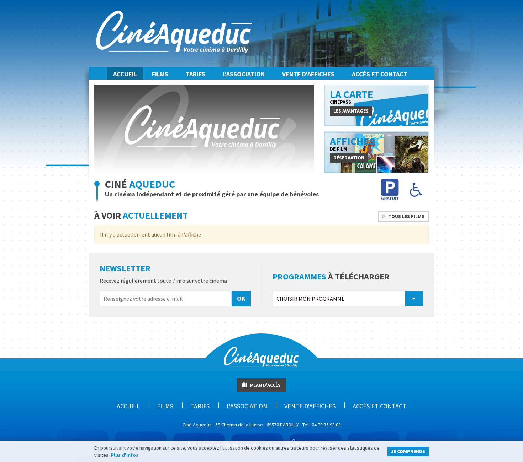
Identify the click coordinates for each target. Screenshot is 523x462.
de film (352, 143)
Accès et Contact (379, 74)
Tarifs (195, 74)
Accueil (125, 74)
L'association (244, 74)
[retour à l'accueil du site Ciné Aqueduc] (261, 368)
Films (160, 74)
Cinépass (351, 96)
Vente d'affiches (308, 74)
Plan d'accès (265, 385)
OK (241, 298)
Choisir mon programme (310, 298)
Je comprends (408, 451)
